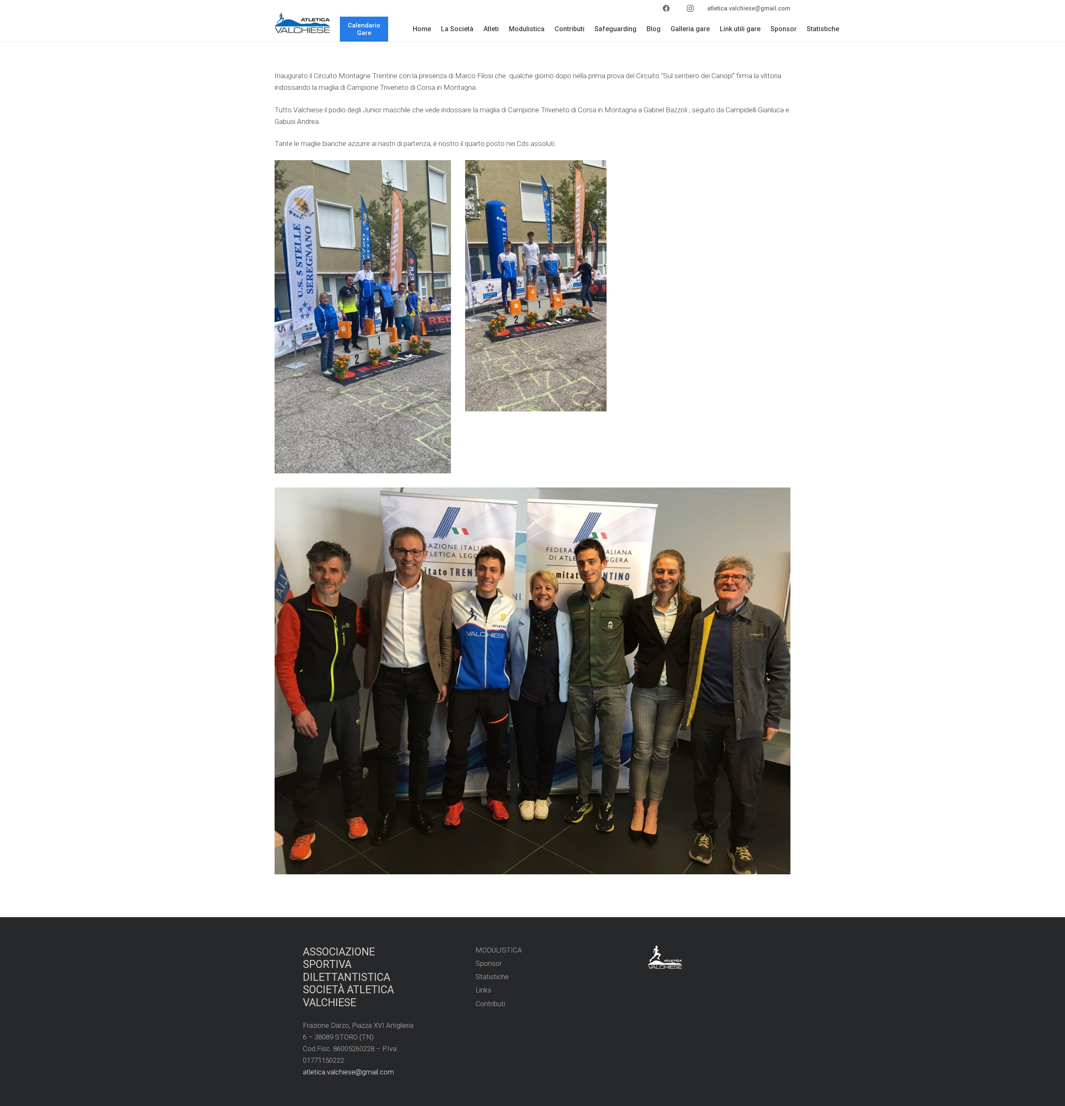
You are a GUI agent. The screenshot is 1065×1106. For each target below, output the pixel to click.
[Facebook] (666, 8)
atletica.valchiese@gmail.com (348, 1072)
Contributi (490, 1004)
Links (483, 990)
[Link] (302, 22)
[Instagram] (690, 8)
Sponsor (489, 963)
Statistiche (492, 976)
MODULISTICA (499, 950)
